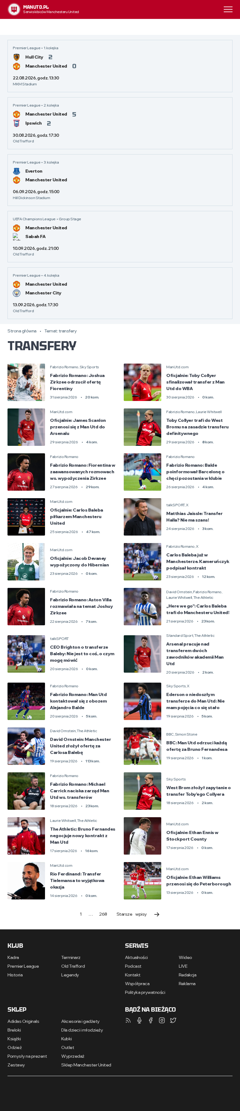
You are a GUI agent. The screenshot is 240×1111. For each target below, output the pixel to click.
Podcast (133, 966)
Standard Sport (179, 635)
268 (103, 914)
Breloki (14, 1030)
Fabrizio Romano (64, 367)
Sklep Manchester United (86, 1065)
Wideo (185, 957)
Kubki (66, 1039)
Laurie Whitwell (209, 411)
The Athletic (203, 597)
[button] (228, 9)
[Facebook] (151, 1020)
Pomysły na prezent (27, 1056)
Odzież (15, 1047)
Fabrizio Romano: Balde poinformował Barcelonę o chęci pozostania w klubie (195, 471)
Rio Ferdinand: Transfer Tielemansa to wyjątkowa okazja (77, 880)
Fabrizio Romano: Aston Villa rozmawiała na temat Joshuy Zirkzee (81, 606)
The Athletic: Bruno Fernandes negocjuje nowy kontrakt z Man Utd (82, 835)
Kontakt (133, 975)
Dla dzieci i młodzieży (82, 1030)
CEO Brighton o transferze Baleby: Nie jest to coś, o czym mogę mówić (82, 653)
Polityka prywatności (145, 992)
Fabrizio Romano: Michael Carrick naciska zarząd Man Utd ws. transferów (79, 790)
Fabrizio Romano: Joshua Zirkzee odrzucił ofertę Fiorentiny (77, 382)
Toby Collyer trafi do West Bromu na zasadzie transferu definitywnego (197, 426)
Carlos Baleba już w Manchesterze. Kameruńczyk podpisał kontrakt (197, 561)
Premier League (23, 966)
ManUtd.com (177, 367)
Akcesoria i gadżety (80, 1021)
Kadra (13, 957)
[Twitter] (173, 1020)
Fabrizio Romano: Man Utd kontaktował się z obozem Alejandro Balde (78, 701)
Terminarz (71, 957)
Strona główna (22, 331)
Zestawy (16, 1065)
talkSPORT (175, 505)
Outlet (67, 1047)
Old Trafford (73, 966)
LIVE (183, 966)
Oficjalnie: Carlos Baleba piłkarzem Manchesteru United (76, 516)
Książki (14, 1039)
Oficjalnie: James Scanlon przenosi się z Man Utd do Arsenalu (78, 426)
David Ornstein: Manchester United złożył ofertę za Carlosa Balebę (80, 746)
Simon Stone (186, 734)
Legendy (70, 975)
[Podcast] (139, 1020)
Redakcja (187, 975)
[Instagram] (162, 1020)
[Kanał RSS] (128, 1020)
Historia (15, 975)
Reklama (187, 983)
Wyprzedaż (72, 1056)
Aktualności (136, 957)
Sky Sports (89, 367)
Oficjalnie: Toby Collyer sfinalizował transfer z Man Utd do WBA (195, 382)
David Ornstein (179, 591)
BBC (170, 734)
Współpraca (137, 983)
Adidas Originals (23, 1021)
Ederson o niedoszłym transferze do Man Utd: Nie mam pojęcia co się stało (195, 701)
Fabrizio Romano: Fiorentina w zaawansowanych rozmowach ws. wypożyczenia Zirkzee (82, 471)
